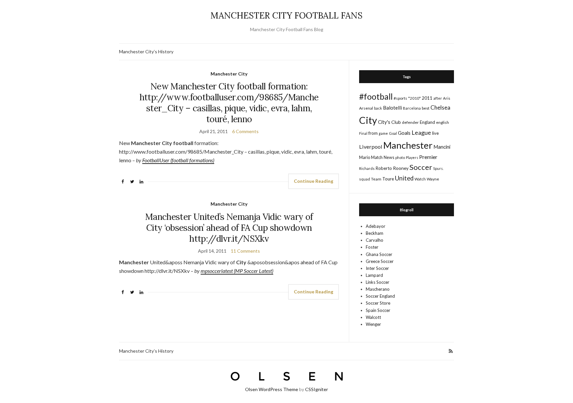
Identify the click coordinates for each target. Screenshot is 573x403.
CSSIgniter (316, 389)
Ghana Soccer (379, 254)
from (373, 133)
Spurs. (438, 168)
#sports (400, 98)
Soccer (421, 167)
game (383, 133)
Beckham (374, 233)
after (437, 98)
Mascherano (378, 289)
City (368, 120)
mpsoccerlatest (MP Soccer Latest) (237, 271)
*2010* (414, 98)
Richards (367, 168)
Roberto (384, 168)
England (427, 122)
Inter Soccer (377, 268)
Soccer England (380, 296)
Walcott (373, 317)
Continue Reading (313, 181)
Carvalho (374, 240)
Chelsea (440, 107)
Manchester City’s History (146, 51)
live (435, 133)
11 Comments (245, 251)
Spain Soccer (378, 310)
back (378, 108)
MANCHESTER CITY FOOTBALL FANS (286, 15)
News (389, 157)
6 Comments (245, 131)
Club (396, 122)
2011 (427, 98)
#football (376, 96)
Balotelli (392, 108)
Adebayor (375, 226)
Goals (404, 133)
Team (376, 178)
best (425, 108)
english (442, 122)
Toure (388, 178)
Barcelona (412, 108)
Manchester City (229, 73)
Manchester (407, 145)
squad (364, 179)
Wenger (373, 324)
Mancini (441, 147)
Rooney (401, 168)
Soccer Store (378, 303)
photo (400, 157)
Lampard (374, 275)
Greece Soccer (380, 261)
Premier (428, 157)
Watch (420, 179)
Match (377, 157)
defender (410, 122)
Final (363, 133)
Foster (372, 247)
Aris (446, 98)
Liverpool (370, 146)
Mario (364, 157)
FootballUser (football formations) (178, 160)
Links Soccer (377, 282)
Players (412, 157)
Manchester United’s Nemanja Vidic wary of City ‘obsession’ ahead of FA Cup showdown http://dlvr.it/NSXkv (229, 227)
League (421, 132)
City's (384, 122)
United (404, 178)
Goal (393, 133)
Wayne (433, 178)
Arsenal (366, 108)
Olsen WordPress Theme (271, 389)
